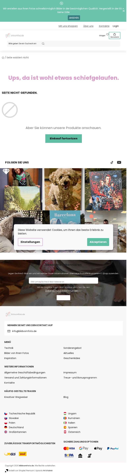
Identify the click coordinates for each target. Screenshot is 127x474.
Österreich (74, 432)
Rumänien (74, 418)
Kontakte (104, 26)
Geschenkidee (72, 358)
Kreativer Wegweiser (16, 397)
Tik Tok (112, 162)
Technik (8, 347)
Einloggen (102, 36)
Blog (66, 397)
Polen (12, 422)
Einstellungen (30, 242)
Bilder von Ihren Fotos (16, 353)
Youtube (119, 162)
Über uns (88, 26)
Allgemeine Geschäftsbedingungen (24, 372)
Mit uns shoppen (68, 26)
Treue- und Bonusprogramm (80, 377)
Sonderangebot (73, 347)
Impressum (70, 372)
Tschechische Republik (22, 413)
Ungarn (72, 413)
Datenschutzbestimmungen (62, 290)
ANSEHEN (74, 17)
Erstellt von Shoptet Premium (21, 470)
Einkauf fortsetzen (63, 138)
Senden (63, 298)
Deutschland (16, 427)
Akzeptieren (98, 242)
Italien (71, 422)
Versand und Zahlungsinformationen (25, 377)
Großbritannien (17, 432)
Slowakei (14, 418)
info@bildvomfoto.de (24, 331)
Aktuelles (69, 353)
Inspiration (10, 358)
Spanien (72, 427)
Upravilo (44, 470)
